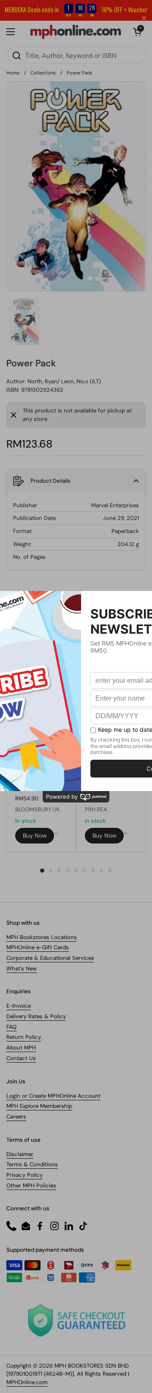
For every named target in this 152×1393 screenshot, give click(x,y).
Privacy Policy (24, 1175)
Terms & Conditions (32, 1164)
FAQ (11, 1026)
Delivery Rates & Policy (36, 1016)
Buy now (35, 835)
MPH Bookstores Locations (41, 937)
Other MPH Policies (31, 1185)
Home (12, 73)
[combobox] (76, 55)
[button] (76, 481)
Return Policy (23, 1037)
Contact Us (21, 1058)
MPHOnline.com (27, 1382)
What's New (21, 968)
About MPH (21, 1047)
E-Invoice (18, 1005)
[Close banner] (144, 18)
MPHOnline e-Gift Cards (37, 947)
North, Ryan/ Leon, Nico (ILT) (64, 381)
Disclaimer (19, 1154)
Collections (43, 73)
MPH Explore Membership (39, 1106)
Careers (16, 1116)
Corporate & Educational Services (50, 958)
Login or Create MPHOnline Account (53, 1095)
